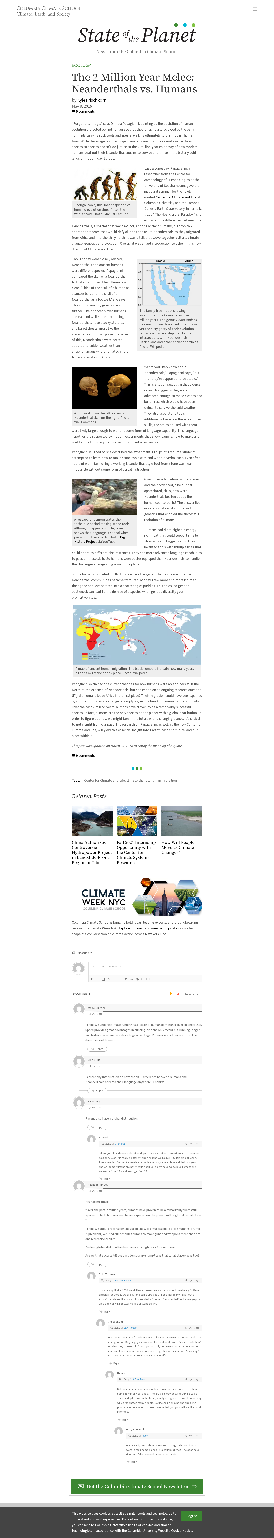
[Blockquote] (126, 979)
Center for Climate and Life (176, 197)
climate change (137, 780)
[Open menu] (255, 8)
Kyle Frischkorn (92, 100)
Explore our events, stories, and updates (149, 928)
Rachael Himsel (123, 1280)
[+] (148, 978)
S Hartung (120, 1144)
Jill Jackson (139, 1379)
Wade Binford (97, 1008)
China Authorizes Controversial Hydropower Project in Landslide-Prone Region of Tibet (92, 852)
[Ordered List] (115, 979)
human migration (164, 780)
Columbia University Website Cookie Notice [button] (160, 1530)
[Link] (137, 979)
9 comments (85, 111)
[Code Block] (132, 979)
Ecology (81, 65)
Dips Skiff (94, 1060)
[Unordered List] (120, 979)
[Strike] (109, 979)
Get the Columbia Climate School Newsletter (138, 1486)
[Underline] (104, 979)
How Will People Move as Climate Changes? (177, 847)
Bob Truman (130, 1328)
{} (142, 978)
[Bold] (92, 979)
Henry (145, 1436)
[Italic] (98, 979)
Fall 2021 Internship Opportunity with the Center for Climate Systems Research (136, 852)
